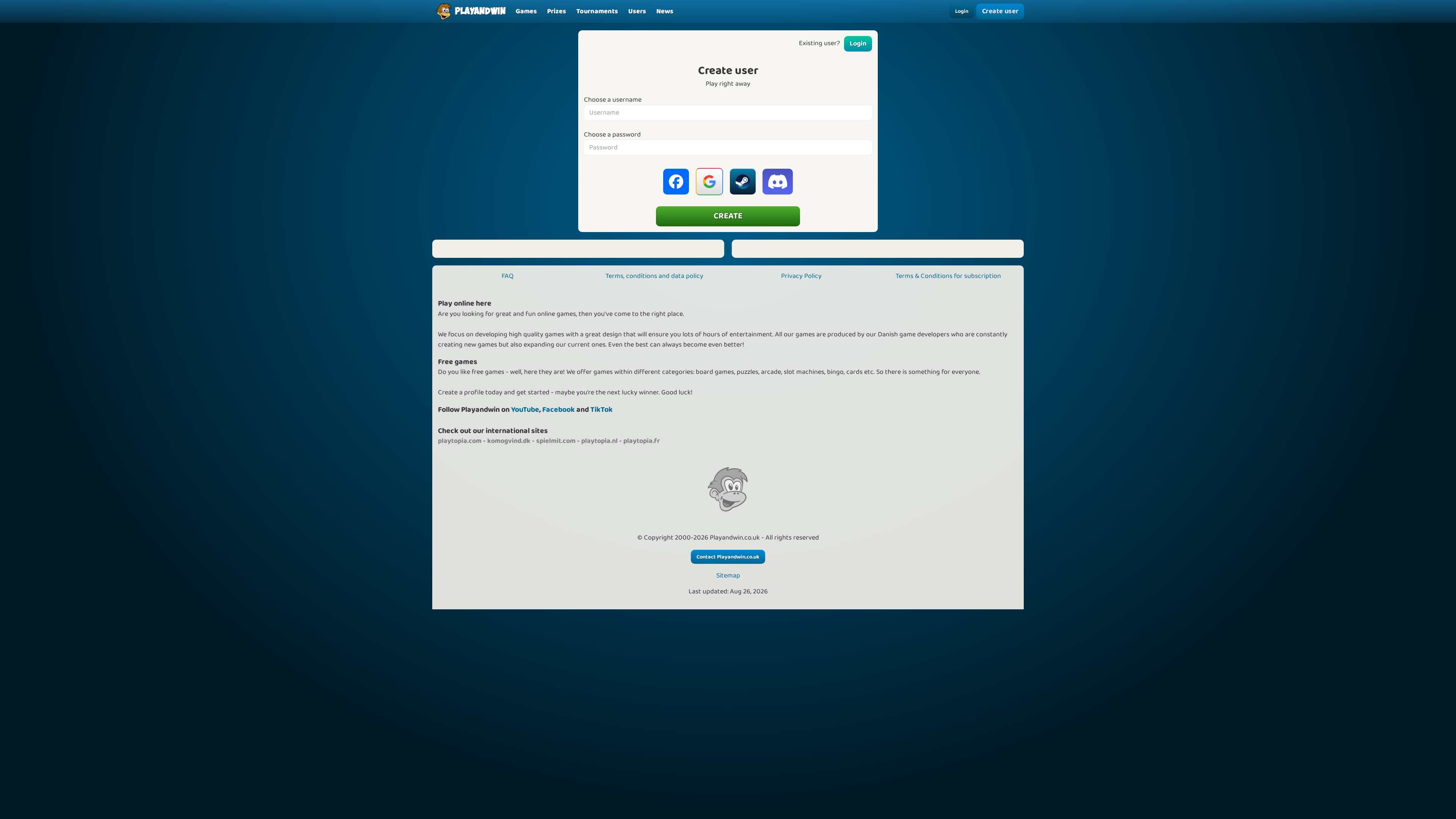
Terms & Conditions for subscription (948, 276)
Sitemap (728, 576)
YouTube (525, 410)
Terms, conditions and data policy (654, 276)
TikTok (601, 410)
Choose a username (613, 100)
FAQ (507, 276)
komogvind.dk (508, 441)
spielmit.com (556, 441)
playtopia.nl (599, 441)
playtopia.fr (641, 441)
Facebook (558, 410)
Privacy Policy (801, 276)
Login (961, 11)
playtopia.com (460, 441)
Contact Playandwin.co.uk (728, 557)
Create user (1000, 11)
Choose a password (612, 135)
